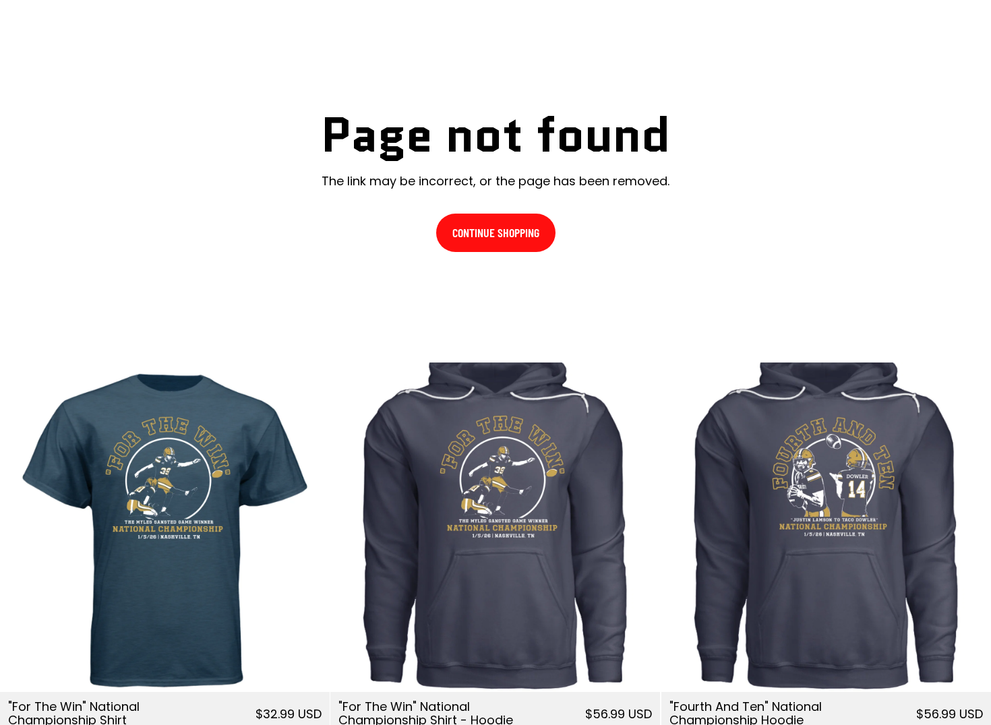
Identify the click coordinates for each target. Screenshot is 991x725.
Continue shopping (495, 232)
